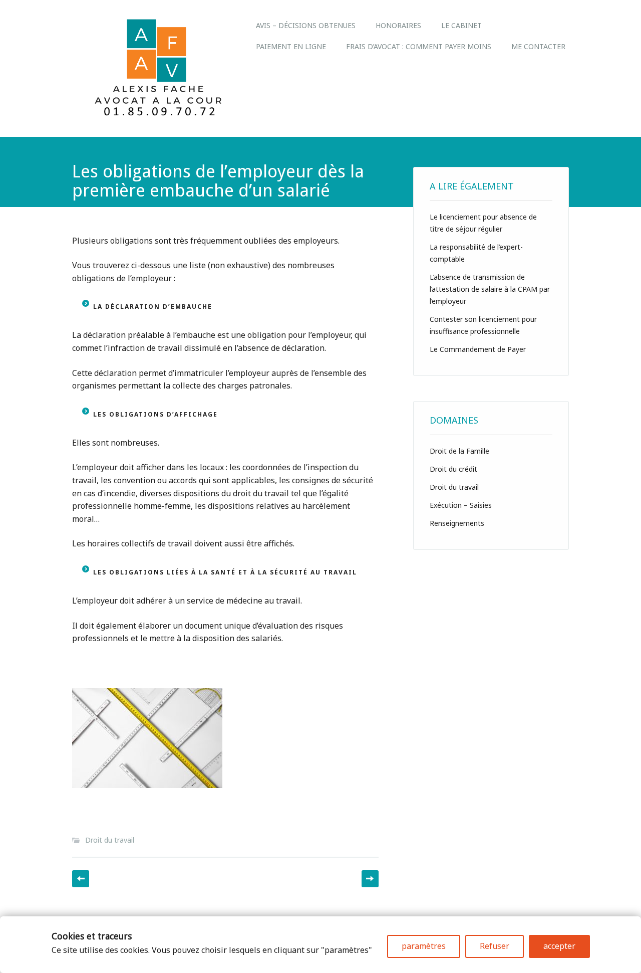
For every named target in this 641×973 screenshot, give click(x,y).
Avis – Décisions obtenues (306, 25)
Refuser (494, 945)
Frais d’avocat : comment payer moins (418, 46)
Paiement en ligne (291, 46)
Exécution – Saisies (461, 505)
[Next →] (370, 878)
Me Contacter (538, 46)
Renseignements (457, 523)
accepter (559, 945)
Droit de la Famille (459, 451)
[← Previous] (80, 878)
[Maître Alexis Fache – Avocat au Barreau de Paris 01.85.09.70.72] (159, 114)
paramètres (424, 945)
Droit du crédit (453, 469)
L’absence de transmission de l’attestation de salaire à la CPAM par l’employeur (490, 289)
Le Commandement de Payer (478, 349)
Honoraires (398, 25)
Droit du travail (109, 840)
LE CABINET (461, 25)
